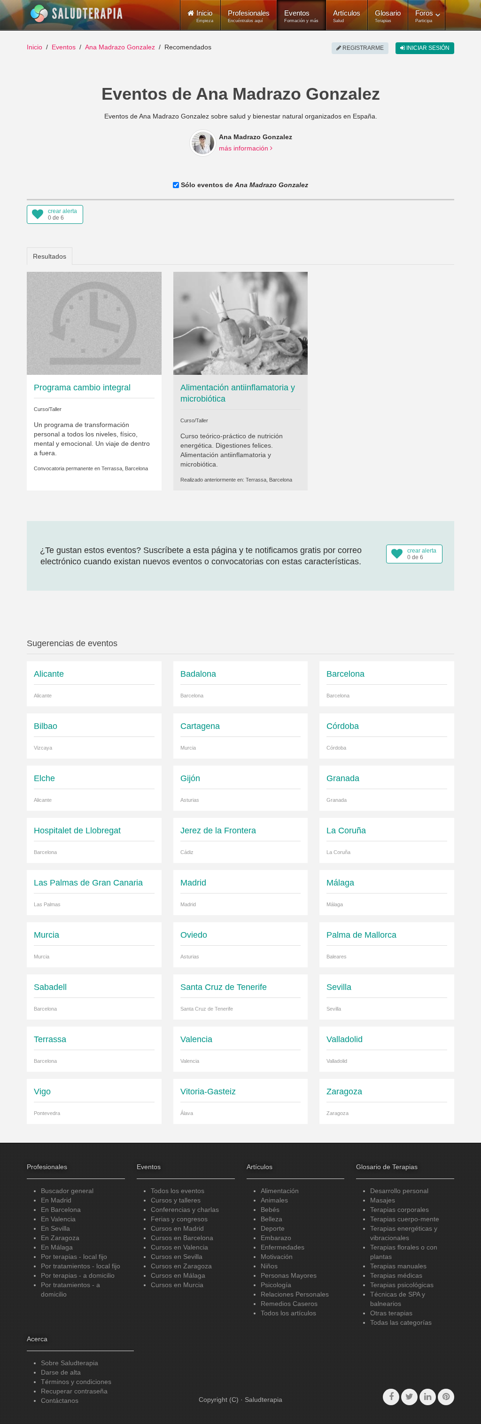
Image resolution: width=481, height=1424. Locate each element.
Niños (269, 1266)
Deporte (273, 1228)
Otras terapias (391, 1313)
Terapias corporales (399, 1209)
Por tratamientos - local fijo (80, 1266)
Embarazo (276, 1238)
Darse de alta (61, 1372)
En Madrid (56, 1200)
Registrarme (362, 48)
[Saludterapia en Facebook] (391, 1397)
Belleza (271, 1219)
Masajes (382, 1200)
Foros (424, 16)
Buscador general (67, 1191)
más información (244, 148)
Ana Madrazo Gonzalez (120, 47)
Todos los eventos (177, 1191)
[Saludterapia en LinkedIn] (427, 1397)
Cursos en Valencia (179, 1247)
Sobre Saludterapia (69, 1363)
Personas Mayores (289, 1275)
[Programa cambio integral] (94, 322)
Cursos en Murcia (177, 1285)
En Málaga (57, 1247)
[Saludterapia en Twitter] (409, 1397)
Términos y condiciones (76, 1381)
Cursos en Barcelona (182, 1238)
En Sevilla (55, 1228)
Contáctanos (59, 1400)
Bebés (270, 1209)
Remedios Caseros (289, 1303)
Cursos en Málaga (178, 1275)
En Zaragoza (60, 1238)
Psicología (276, 1285)
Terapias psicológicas (402, 1285)
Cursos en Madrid (177, 1228)
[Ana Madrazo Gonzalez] (203, 143)
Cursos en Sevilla (176, 1256)
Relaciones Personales (295, 1294)
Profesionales (249, 16)
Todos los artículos (288, 1313)
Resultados (49, 256)
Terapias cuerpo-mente (404, 1219)
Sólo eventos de (243, 185)
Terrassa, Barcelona (124, 468)
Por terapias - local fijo (74, 1256)
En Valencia (58, 1219)
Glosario (388, 16)
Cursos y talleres (176, 1200)
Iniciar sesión (427, 48)
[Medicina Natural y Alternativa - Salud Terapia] (76, 13)
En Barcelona (61, 1209)
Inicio (34, 47)
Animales (274, 1200)
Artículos (346, 16)
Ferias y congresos (179, 1219)
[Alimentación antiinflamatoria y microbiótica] (240, 322)
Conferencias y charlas (185, 1209)
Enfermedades (282, 1247)
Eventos (301, 16)
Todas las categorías (401, 1322)
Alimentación (280, 1191)
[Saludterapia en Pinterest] (446, 1397)
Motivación (277, 1256)
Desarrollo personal (399, 1191)
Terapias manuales (398, 1266)
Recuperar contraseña (74, 1391)
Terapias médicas (396, 1275)
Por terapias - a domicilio (78, 1275)
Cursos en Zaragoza (181, 1266)
